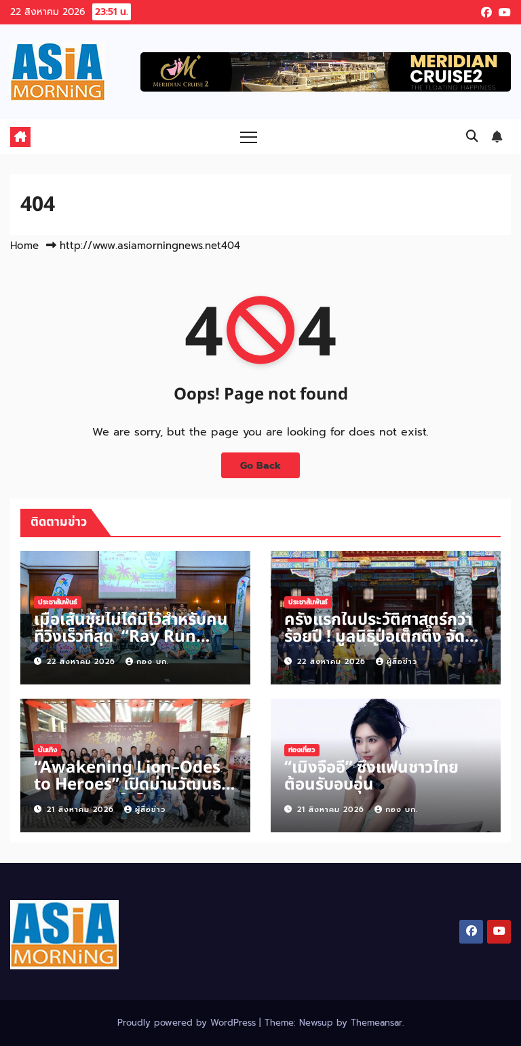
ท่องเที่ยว (301, 750)
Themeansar (376, 1022)
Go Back (260, 465)
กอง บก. (152, 661)
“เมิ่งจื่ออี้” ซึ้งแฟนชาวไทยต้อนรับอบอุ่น (371, 776)
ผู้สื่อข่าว (402, 661)
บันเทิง (47, 750)
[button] (472, 136)
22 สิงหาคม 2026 (83, 661)
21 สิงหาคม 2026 (82, 809)
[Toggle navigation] (248, 136)
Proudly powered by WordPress (188, 1022)
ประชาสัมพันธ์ (57, 602)
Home (24, 245)
